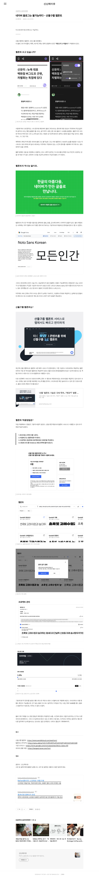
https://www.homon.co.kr (26, 791)
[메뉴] (5, 4)
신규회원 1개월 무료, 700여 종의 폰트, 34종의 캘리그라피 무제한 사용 (39, 783)
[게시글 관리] (24, 809)
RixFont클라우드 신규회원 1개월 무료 (31, 781)
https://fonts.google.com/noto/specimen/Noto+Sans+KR (47, 746)
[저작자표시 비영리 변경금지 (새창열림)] (37, 809)
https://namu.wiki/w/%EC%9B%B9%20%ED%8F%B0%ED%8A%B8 (52, 743)
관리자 (62, 874)
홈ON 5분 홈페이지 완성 (26, 795)
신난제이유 (49, 4)
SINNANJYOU (55, 874)
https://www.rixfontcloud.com (27, 778)
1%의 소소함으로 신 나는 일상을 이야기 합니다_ (31, 856)
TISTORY (43, 874)
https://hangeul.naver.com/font (39, 748)
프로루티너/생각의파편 (22, 11)
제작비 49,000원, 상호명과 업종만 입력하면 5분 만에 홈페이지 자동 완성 (40, 797)
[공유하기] (22, 809)
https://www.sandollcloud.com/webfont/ (42, 740)
